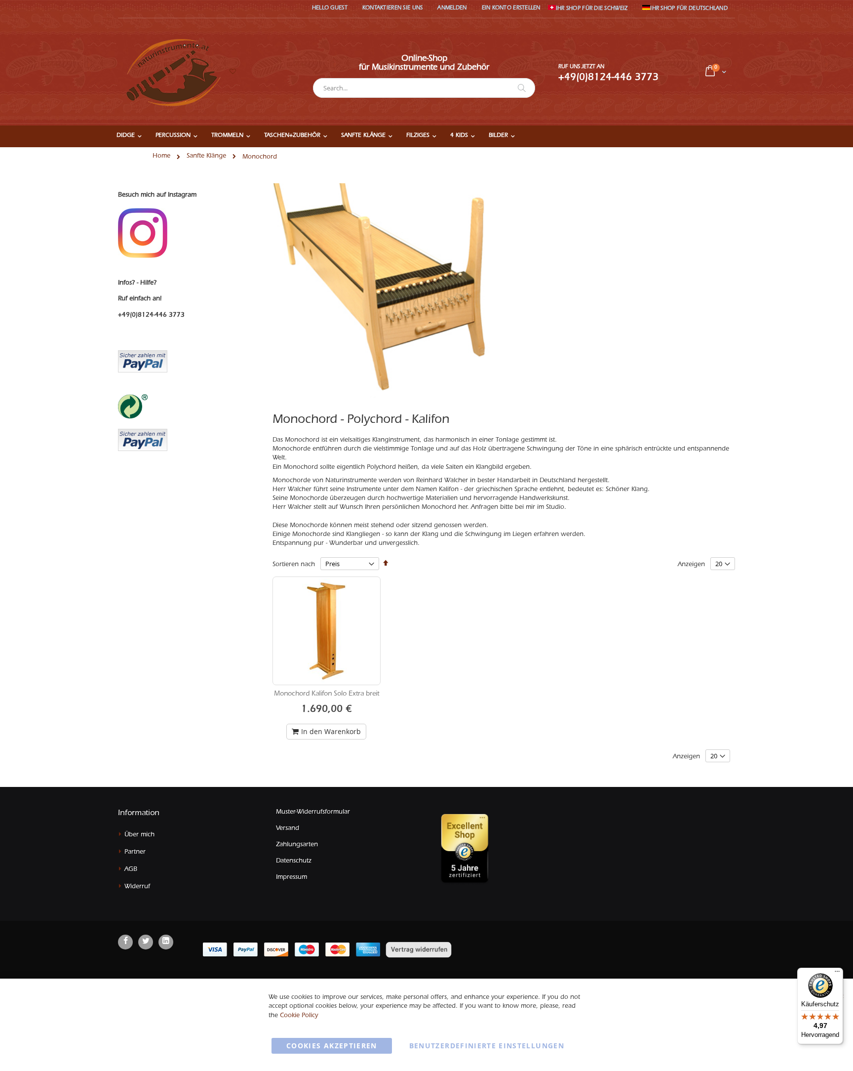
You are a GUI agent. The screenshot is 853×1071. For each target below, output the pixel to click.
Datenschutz (293, 861)
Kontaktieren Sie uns (392, 8)
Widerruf (137, 887)
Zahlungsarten (297, 845)
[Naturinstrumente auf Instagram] (142, 233)
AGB (130, 869)
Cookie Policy (299, 1016)
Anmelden (451, 8)
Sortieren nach (293, 565)
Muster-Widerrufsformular (313, 812)
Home (161, 156)
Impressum (291, 877)
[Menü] (837, 974)
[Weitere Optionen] (142, 438)
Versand (287, 828)
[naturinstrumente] (172, 72)
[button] (232, 72)
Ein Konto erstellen (511, 8)
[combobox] (424, 88)
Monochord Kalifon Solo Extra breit (326, 694)
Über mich (139, 835)
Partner (135, 852)
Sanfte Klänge (206, 156)
